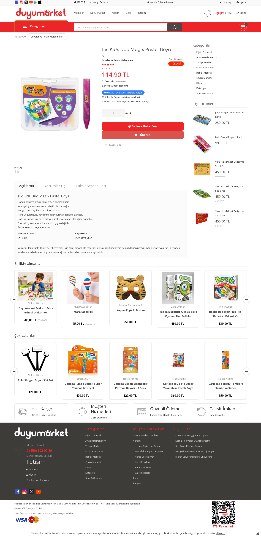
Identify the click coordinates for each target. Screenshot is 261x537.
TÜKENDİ (144, 135)
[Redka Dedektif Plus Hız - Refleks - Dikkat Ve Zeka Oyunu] (225, 288)
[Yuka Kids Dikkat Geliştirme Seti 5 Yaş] (202, 193)
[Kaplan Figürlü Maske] (130, 287)
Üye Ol (242, 2)
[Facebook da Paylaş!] (15, 172)
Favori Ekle (115, 144)
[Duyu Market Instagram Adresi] (21, 3)
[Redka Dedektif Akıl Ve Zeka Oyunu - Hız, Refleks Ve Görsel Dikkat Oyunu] (178, 288)
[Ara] (174, 27)
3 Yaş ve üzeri (84, 237)
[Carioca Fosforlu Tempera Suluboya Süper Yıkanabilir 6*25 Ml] (225, 360)
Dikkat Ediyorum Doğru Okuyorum (193, 456)
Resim (23, 237)
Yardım (115, 13)
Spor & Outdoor (204, 93)
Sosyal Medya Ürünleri (145, 435)
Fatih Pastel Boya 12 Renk (229, 137)
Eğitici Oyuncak (204, 52)
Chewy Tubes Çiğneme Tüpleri (191, 435)
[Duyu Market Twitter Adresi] (26, 3)
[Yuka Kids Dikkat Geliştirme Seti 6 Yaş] (202, 218)
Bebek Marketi (204, 72)
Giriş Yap (226, 2)
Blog (128, 13)
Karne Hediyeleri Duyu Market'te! (193, 440)
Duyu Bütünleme (205, 67)
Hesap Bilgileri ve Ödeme (148, 446)
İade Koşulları (142, 462)
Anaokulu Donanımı (207, 57)
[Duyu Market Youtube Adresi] (31, 3)
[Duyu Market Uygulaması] (36, 3)
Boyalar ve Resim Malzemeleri (47, 36)
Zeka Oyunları (178, 306)
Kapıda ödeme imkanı (161, 2)
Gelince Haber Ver (144, 126)
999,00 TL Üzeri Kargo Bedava (92, 2)
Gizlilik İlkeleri (142, 472)
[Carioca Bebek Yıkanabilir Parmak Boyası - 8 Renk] (130, 360)
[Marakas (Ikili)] (83, 288)
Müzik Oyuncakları (83, 306)
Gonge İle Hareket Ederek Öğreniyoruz (196, 451)
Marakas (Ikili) (83, 311)
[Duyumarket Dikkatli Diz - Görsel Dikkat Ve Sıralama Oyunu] (35, 286)
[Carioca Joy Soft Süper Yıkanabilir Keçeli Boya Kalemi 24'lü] (178, 360)
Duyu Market (97, 13)
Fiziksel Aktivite (35, 303)
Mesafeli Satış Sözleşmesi (149, 451)
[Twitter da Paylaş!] (18, 172)
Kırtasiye (19, 36)
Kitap (199, 83)
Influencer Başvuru (38, 480)
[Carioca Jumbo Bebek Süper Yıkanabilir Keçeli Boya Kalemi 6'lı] (83, 360)
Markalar (79, 13)
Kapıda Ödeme (143, 467)
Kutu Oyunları (226, 306)
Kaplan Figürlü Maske (130, 310)
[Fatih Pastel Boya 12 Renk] (202, 144)
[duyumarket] (40, 13)
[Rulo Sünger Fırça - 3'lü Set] (35, 358)
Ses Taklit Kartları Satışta (188, 446)
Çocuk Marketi (204, 77)
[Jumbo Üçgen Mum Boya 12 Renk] (202, 119)
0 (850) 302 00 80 (235, 13)
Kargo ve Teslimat (144, 456)
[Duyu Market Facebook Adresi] (16, 3)
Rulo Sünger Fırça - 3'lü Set (35, 380)
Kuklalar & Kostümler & (130, 305)
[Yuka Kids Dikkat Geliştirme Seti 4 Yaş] (202, 168)
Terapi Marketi (204, 62)
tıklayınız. (220, 533)
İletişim (142, 13)
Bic (103, 56)
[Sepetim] (243, 27)
